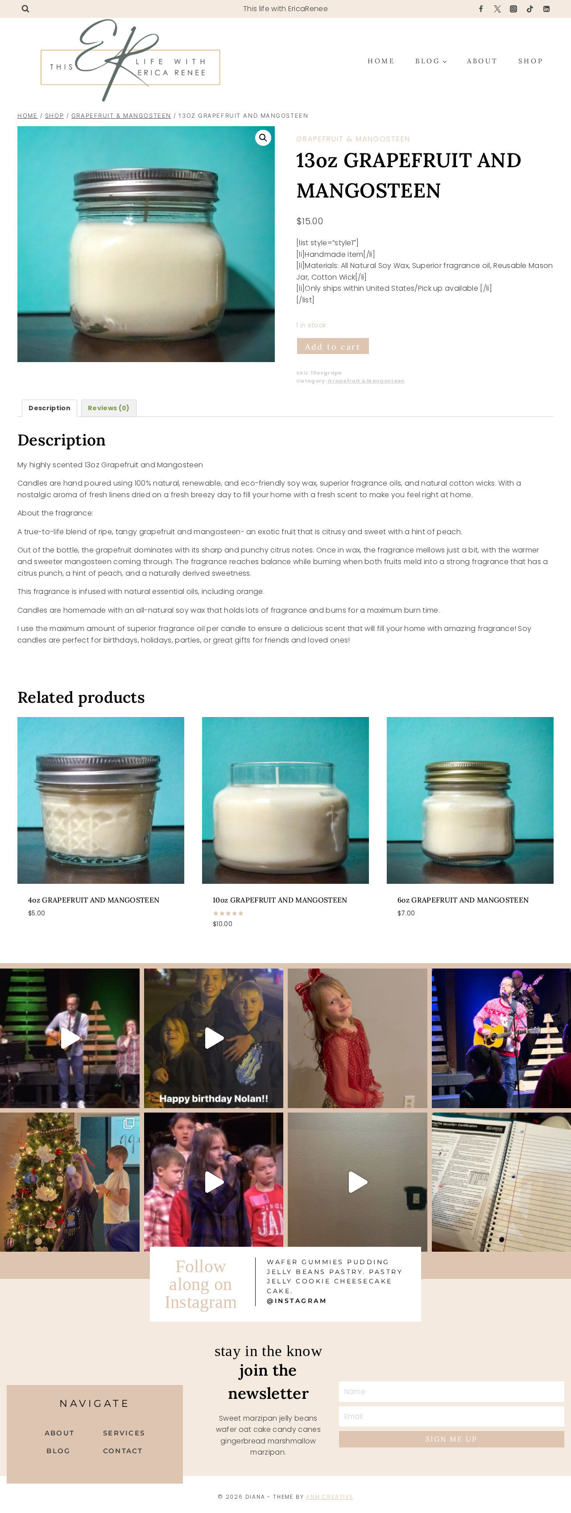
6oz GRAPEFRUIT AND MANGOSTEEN (463, 899)
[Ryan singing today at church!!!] (214, 1182)
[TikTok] (530, 9)
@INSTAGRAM (297, 1301)
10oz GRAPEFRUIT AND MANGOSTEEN (280, 899)
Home (381, 61)
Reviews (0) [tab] (109, 408)
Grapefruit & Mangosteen (353, 139)
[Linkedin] (546, 9)
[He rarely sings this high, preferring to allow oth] (70, 1038)
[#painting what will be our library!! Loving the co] (357, 1182)
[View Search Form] (25, 9)
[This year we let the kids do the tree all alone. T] (70, 1182)
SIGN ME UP (452, 1439)
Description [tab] (49, 408)
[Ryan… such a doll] (357, 1038)
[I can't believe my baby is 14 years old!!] (214, 1038)
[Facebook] (481, 9)
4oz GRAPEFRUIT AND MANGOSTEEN (93, 899)
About (482, 61)
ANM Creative (329, 1497)
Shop (531, 61)
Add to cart (333, 347)
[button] (263, 138)
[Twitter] (497, 9)
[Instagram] (513, 9)
